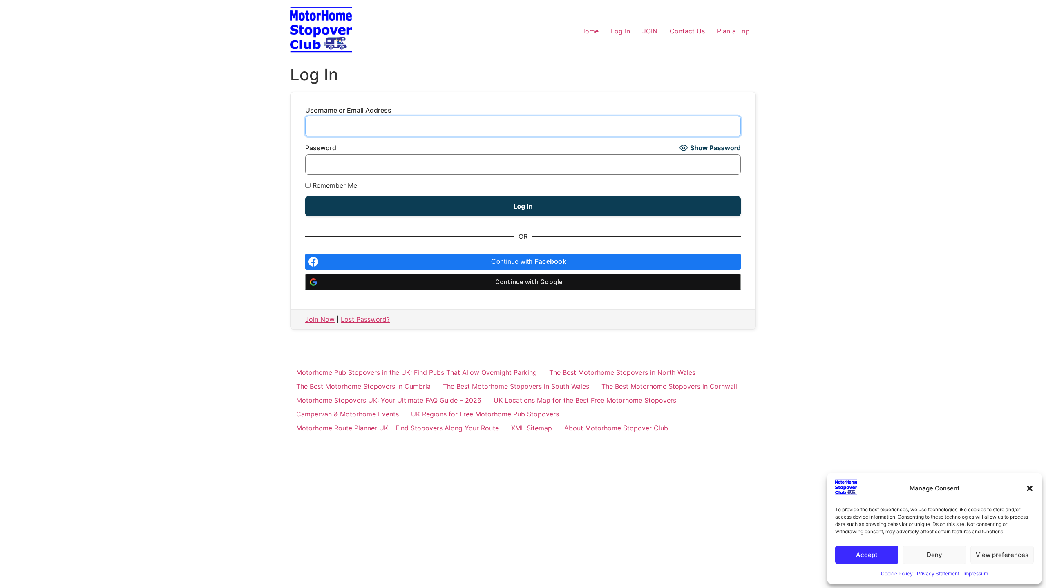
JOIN (649, 31)
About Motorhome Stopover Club (616, 428)
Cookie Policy (897, 573)
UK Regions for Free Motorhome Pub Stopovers (485, 414)
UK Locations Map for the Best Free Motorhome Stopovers (585, 400)
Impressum (975, 573)
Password (320, 148)
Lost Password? (365, 319)
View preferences (1002, 555)
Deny (934, 555)
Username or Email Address (348, 110)
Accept (867, 555)
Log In (620, 31)
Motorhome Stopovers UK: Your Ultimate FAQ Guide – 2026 (388, 400)
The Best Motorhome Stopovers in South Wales (516, 386)
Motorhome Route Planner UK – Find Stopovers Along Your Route (397, 428)
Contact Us (687, 31)
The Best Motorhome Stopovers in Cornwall (669, 386)
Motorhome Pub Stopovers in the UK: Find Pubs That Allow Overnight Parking (416, 372)
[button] (1030, 488)
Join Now (320, 319)
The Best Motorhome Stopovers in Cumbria (363, 386)
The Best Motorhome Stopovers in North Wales (622, 372)
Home (589, 31)
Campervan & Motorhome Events (347, 414)
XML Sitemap (531, 428)
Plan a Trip (733, 31)
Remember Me (334, 185)
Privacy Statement (938, 573)
